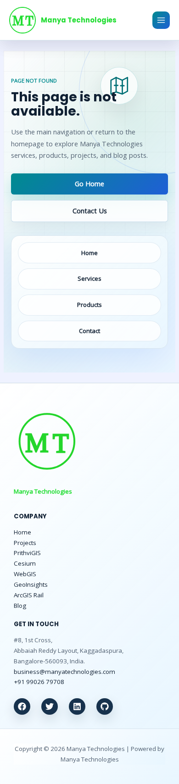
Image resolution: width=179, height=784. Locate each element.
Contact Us (90, 210)
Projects (25, 543)
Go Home (89, 183)
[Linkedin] (77, 706)
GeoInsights (31, 584)
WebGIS (25, 574)
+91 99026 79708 (39, 682)
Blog (20, 605)
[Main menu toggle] (161, 20)
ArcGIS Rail (29, 595)
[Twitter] (49, 706)
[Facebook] (22, 706)
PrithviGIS (27, 553)
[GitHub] (104, 706)
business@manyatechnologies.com (64, 671)
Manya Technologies (79, 20)
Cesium (25, 563)
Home (22, 532)
